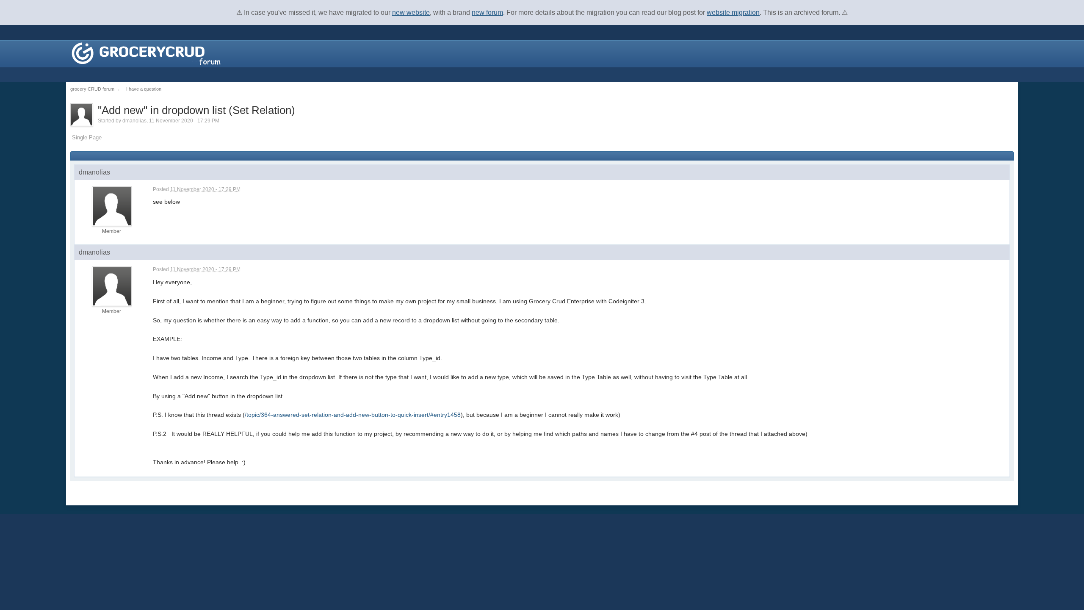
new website (411, 12)
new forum (487, 12)
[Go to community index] (146, 53)
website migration (733, 12)
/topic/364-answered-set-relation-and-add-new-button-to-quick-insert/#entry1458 (353, 414)
